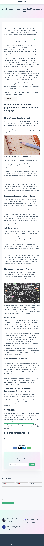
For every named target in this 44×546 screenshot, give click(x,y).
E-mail (18, 483)
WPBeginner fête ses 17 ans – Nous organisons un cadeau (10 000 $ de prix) (13, 520)
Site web (32, 483)
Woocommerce (25, 14)
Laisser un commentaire (8, 502)
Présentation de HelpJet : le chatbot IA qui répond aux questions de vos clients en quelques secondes (33, 520)
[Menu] (2, 2)
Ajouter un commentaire (8, 487)
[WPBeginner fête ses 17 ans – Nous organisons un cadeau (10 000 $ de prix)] (4, 520)
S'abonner (32, 464)
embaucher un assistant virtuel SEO (26, 40)
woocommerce (8, 440)
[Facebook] (15, 448)
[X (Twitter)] (20, 448)
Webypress (22, 2)
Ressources (15, 540)
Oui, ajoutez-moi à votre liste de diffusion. (12, 499)
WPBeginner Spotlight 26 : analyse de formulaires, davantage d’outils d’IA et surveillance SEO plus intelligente (14, 527)
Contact (29, 540)
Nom (4, 483)
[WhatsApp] (29, 448)
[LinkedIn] (24, 448)
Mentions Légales (22, 540)
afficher (14, 98)
